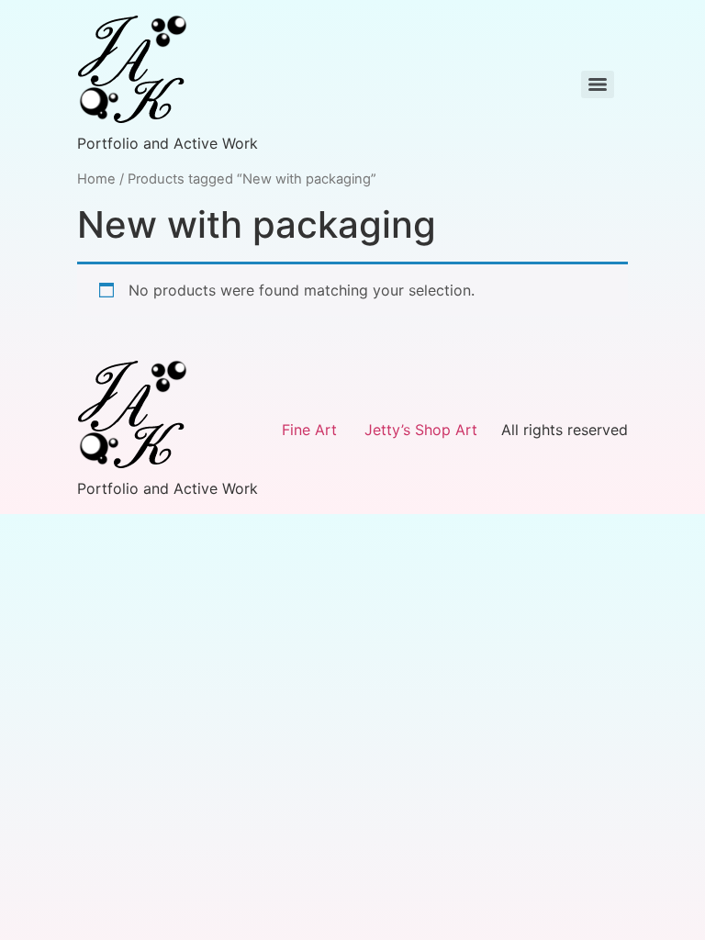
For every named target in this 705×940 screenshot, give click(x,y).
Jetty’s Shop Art (420, 429)
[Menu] (597, 84)
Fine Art (309, 429)
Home (96, 179)
